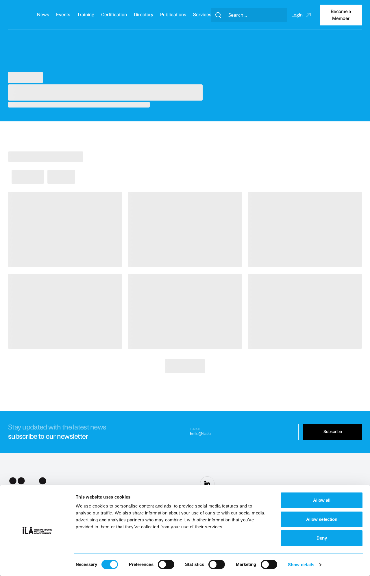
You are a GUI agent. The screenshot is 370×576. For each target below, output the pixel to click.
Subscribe (332, 432)
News (43, 14)
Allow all (322, 500)
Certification (114, 14)
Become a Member (341, 15)
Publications (173, 14)
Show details (301, 564)
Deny (322, 538)
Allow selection (322, 519)
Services (202, 14)
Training (85, 14)
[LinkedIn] (207, 483)
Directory (143, 14)
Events (63, 14)
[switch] (166, 564)
